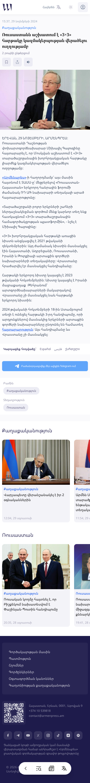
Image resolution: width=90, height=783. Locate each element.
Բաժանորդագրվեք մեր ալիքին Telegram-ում (48, 366)
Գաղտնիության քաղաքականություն (39, 685)
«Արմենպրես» (14, 177)
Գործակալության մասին (29, 652)
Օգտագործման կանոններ (31, 678)
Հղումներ (16, 665)
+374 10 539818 (40, 711)
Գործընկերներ (21, 672)
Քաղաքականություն (21, 391)
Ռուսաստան (16, 407)
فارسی (58, 349)
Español (45, 349)
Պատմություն (20, 658)
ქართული (72, 349)
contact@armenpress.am (46, 716)
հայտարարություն (17, 329)
